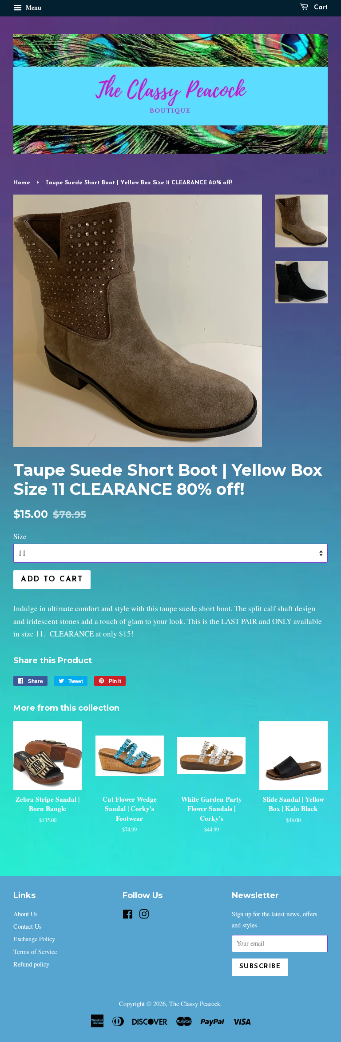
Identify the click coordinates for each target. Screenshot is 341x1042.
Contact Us (27, 926)
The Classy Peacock (194, 1003)
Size (20, 536)
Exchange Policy (34, 939)
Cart (320, 7)
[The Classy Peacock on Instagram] (144, 915)
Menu (32, 7)
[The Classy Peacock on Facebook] (128, 915)
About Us (25, 914)
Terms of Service (35, 951)
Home (21, 183)
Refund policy (31, 964)
